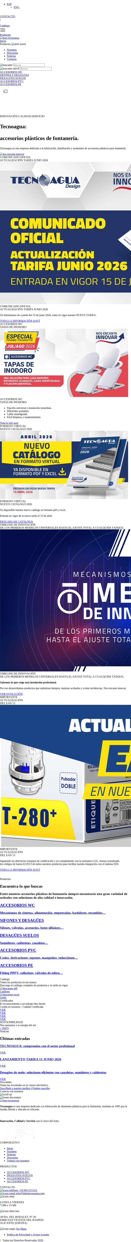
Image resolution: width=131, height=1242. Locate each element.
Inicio (3, 41)
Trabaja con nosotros (18, 1160)
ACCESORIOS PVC (18, 1178)
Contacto (12, 59)
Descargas (12, 52)
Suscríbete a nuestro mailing (15, 1088)
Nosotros (12, 49)
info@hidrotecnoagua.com (30, 1193)
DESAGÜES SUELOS (20, 1175)
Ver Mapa (21, 1228)
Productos (5, 34)
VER (3, 1052)
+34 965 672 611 (27, 1190)
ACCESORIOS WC (18, 1172)
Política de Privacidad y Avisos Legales (28, 1234)
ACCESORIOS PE (17, 1181)
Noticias (11, 56)
